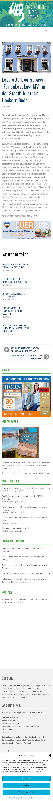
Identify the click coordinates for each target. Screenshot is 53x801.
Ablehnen (26, 785)
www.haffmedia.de (41, 473)
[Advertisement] (26, 635)
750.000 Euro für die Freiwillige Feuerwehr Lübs (14, 280)
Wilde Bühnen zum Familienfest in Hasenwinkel (27, 357)
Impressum (40, 798)
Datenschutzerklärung (28, 798)
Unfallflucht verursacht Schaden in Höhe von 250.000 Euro (26, 488)
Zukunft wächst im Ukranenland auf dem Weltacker (12, 311)
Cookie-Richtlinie (14, 798)
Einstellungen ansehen (26, 792)
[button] (49, 755)
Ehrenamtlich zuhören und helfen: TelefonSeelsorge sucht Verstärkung (16, 328)
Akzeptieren (26, 778)
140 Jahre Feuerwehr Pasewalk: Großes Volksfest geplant (25, 350)
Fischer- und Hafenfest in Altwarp (16, 528)
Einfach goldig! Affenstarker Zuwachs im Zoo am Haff (15, 266)
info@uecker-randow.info (12, 602)
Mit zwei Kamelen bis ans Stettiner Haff (13, 295)
